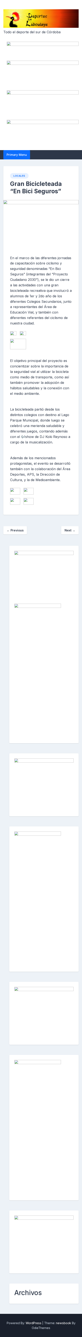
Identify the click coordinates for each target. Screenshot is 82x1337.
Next (70, 530)
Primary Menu (17, 154)
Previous (15, 530)
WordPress (33, 1323)
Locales (19, 175)
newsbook (63, 1323)
